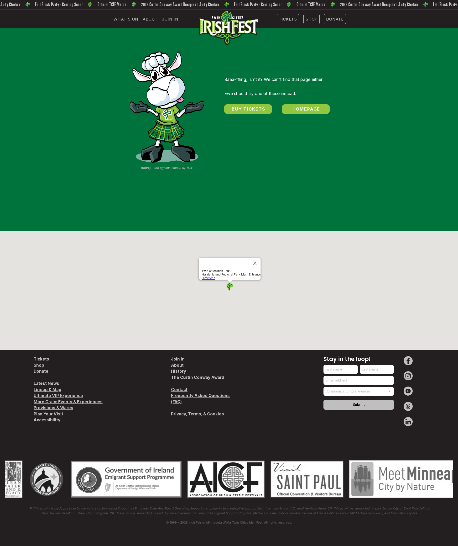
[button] (126, 19)
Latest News (46, 383)
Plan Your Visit (48, 414)
